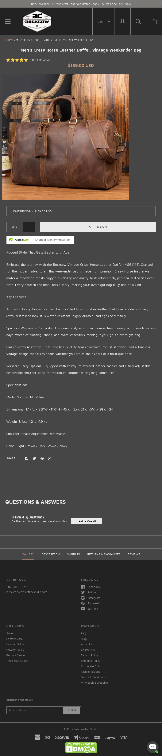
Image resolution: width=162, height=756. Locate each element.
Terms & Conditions (93, 677)
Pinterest (93, 603)
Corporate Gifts (91, 666)
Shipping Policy (90, 660)
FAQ (83, 633)
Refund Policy (90, 655)
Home (10, 39)
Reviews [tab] (134, 554)
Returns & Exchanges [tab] (103, 554)
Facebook (94, 587)
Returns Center (15, 655)
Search (10, 633)
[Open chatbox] (153, 747)
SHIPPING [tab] (73, 554)
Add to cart (98, 227)
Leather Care (14, 638)
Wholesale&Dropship (94, 682)
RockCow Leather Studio (82, 729)
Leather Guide (15, 644)
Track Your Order (17, 660)
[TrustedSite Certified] (40, 240)
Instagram (94, 597)
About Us (87, 644)
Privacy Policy (15, 649)
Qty (15, 227)
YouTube (93, 608)
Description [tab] (51, 554)
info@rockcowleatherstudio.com (26, 592)
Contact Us (88, 649)
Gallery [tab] (28, 554)
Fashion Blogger (91, 671)
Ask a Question (88, 521)
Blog (84, 638)
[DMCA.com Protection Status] (81, 752)
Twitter (92, 592)
